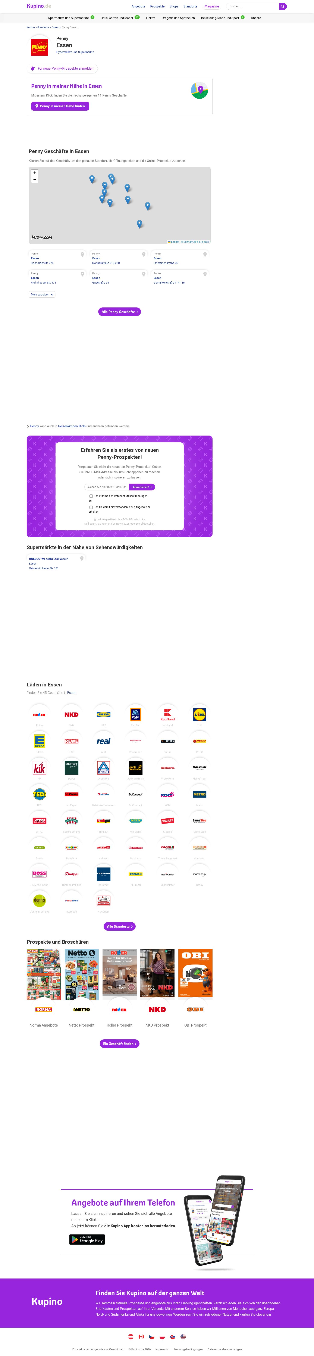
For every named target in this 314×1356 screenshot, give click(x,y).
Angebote (138, 6)
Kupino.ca (141, 1337)
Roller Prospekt (120, 989)
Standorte (190, 6)
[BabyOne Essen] (71, 848)
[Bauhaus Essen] (135, 848)
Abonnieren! (141, 487)
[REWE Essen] (71, 742)
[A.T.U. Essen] (39, 822)
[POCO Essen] (199, 742)
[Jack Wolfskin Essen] (135, 769)
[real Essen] (103, 742)
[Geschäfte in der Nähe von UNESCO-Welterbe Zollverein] (56, 563)
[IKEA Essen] (103, 715)
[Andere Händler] (256, 18)
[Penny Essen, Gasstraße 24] (118, 278)
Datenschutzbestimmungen (225, 1349)
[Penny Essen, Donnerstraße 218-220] (118, 259)
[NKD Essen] (71, 715)
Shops (174, 6)
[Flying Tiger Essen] (199, 769)
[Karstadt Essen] (103, 875)
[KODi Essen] (167, 795)
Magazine (211, 6)
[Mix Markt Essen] (135, 822)
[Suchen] (283, 6)
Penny (34, 426)
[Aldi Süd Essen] (135, 715)
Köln (82, 426)
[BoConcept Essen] (135, 795)
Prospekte (157, 6)
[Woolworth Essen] (167, 769)
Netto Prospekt (82, 989)
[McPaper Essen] (71, 795)
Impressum (162, 1349)
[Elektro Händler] (151, 18)
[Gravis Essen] (39, 848)
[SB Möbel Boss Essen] (39, 875)
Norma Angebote (44, 989)
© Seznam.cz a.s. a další (195, 241)
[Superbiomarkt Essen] (71, 822)
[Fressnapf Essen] (103, 901)
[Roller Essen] (39, 715)
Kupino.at (131, 1337)
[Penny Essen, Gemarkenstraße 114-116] (180, 278)
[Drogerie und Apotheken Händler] (178, 18)
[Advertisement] (120, 129)
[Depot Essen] (71, 769)
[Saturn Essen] (167, 742)
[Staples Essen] (167, 822)
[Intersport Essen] (71, 901)
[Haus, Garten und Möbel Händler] (120, 18)
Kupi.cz (152, 1337)
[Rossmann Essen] (135, 742)
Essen (55, 27)
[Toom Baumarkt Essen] (167, 848)
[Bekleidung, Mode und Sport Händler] (223, 18)
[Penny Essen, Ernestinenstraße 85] (180, 259)
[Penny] (39, 48)
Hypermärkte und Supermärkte (75, 52)
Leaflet (174, 241)
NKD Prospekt (157, 989)
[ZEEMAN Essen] (135, 875)
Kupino (31, 27)
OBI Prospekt (195, 989)
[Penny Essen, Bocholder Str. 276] (57, 259)
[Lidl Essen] (199, 715)
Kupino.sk (173, 1337)
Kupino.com (183, 1337)
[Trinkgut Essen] (103, 822)
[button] (62, 68)
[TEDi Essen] (39, 795)
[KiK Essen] (39, 769)
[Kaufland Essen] (167, 715)
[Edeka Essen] (39, 742)
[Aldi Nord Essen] (103, 769)
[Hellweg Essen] (103, 848)
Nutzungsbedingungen (188, 1349)
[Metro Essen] (199, 795)
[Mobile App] (87, 1240)
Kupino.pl (162, 1337)
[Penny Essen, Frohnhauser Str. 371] (57, 278)
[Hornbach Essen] (199, 848)
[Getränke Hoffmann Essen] (103, 795)
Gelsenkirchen (68, 426)
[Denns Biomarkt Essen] (39, 901)
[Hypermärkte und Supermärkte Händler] (70, 18)
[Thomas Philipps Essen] (71, 875)
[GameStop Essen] (199, 822)
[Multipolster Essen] (167, 875)
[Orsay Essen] (199, 875)
